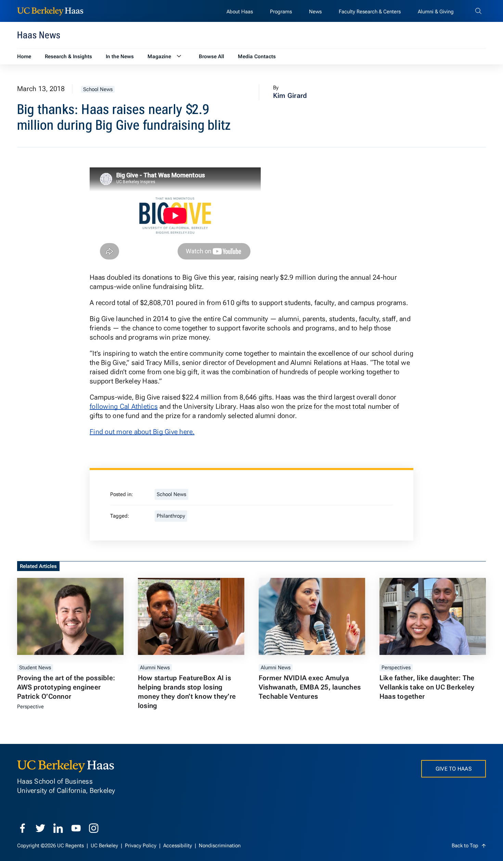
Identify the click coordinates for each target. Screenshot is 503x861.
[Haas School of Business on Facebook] (22, 828)
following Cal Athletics (124, 406)
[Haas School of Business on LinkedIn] (58, 828)
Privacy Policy (141, 846)
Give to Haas (454, 768)
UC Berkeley (105, 846)
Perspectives (396, 667)
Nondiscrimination (220, 846)
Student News (35, 667)
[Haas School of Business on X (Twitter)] (40, 828)
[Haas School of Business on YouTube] (75, 828)
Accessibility (178, 846)
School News (98, 89)
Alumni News (155, 667)
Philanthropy (171, 516)
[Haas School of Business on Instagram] (93, 828)
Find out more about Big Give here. (142, 432)
